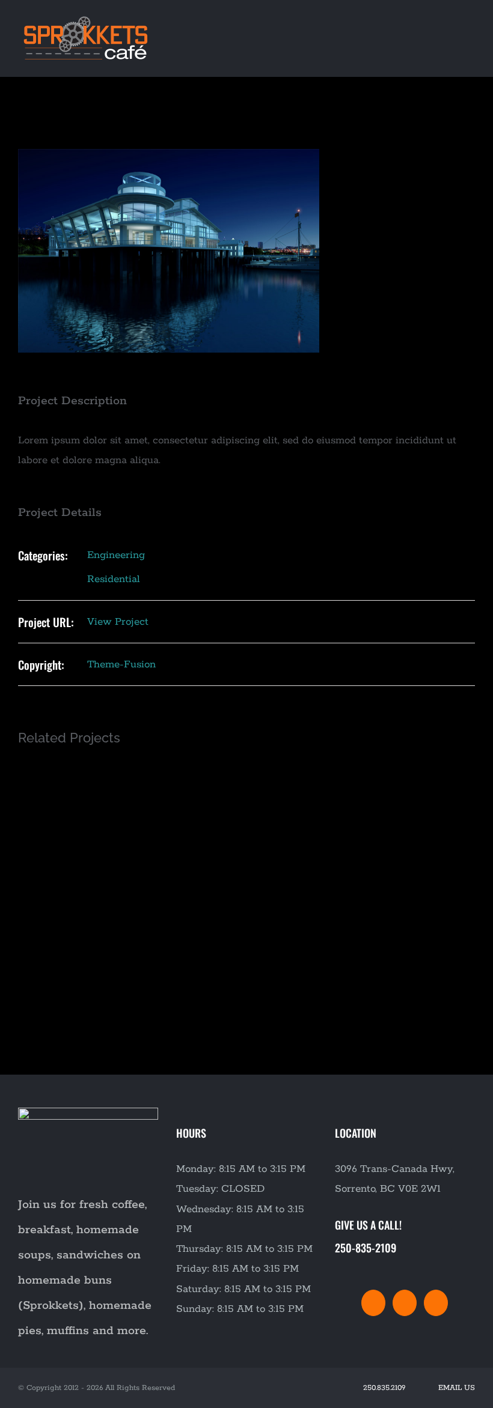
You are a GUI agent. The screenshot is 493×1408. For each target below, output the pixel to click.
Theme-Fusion (121, 664)
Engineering (116, 555)
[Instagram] (436, 1303)
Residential (113, 579)
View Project (118, 621)
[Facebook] (373, 1303)
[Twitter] (405, 1303)
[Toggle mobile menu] (470, 20)
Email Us (454, 1387)
